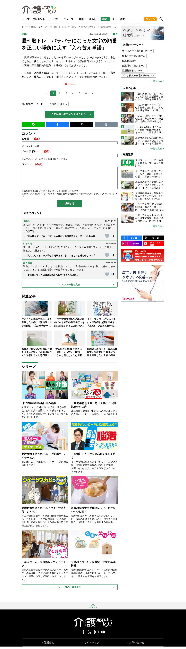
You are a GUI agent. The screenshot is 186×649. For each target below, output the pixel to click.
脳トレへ (70, 84)
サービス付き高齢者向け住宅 (137, 51)
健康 (81, 19)
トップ (25, 19)
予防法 (52, 104)
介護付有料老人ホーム (133, 65)
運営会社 (49, 642)
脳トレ (63, 104)
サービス (53, 19)
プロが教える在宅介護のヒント (138, 75)
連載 (104, 19)
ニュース (68, 19)
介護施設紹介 (129, 60)
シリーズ (43, 27)
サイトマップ (91, 642)
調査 (122, 19)
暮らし (92, 19)
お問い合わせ (136, 642)
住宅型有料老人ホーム (133, 55)
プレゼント (39, 19)
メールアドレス (36, 151)
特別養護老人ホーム (132, 70)
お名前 (31, 138)
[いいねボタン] (107, 236)
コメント (33, 164)
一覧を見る (156, 81)
